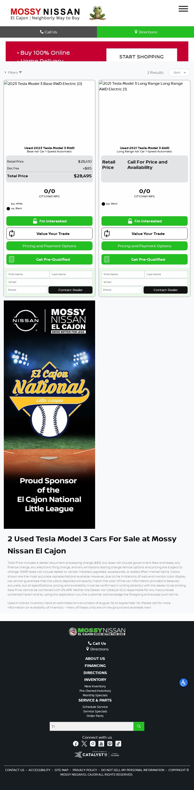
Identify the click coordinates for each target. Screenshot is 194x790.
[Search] (138, 726)
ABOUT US (95, 659)
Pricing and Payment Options (49, 245)
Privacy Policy (85, 770)
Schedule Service (95, 707)
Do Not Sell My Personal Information (133, 770)
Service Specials (95, 711)
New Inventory (95, 686)
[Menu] (183, 9)
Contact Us (15, 770)
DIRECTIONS (95, 673)
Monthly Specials (95, 695)
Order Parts (95, 716)
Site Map (62, 770)
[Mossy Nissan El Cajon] (45, 13)
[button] (183, 682)
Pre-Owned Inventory (95, 690)
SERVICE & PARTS (95, 700)
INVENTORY (95, 680)
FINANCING (95, 666)
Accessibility (40, 770)
